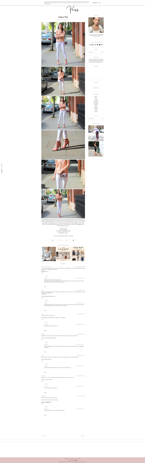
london (96, 106)
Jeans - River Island (63, 229)
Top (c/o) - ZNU (63, 228)
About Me (67, 458)
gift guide (96, 104)
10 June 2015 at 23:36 (81, 375)
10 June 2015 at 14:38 (81, 355)
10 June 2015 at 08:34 (81, 266)
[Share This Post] (60, 240)
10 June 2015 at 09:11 (81, 290)
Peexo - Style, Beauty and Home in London (73, 461)
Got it (99, 2)
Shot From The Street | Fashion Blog (48, 337)
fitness (96, 111)
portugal (96, 100)
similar (68, 230)
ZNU (43, 224)
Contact (72, 458)
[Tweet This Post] (53, 240)
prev (44, 435)
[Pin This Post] (67, 240)
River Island (51, 220)
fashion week (96, 102)
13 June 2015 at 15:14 (80, 408)
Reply (42, 273)
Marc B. (67, 225)
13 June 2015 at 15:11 (80, 344)
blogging (96, 103)
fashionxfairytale (48, 359)
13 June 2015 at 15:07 (80, 278)
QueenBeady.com (44, 271)
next (82, 435)
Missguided (80, 224)
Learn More (94, 2)
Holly (42, 290)
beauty (96, 99)
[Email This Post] (73, 240)
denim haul (69, 220)
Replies (46, 300)
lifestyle (96, 107)
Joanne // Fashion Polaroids (46, 379)
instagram (64, 317)
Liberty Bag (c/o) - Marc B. (63, 232)
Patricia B (46, 278)
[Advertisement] (96, 178)
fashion (65, 19)
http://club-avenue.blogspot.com (54, 317)
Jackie (42, 355)
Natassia (43, 396)
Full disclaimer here (99, 62)
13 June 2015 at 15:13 (80, 386)
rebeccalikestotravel (45, 266)
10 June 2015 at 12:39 (81, 334)
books (96, 110)
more (96, 38)
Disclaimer (78, 458)
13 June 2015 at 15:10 (80, 324)
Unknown (43, 334)
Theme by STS (84, 461)
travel (96, 97)
